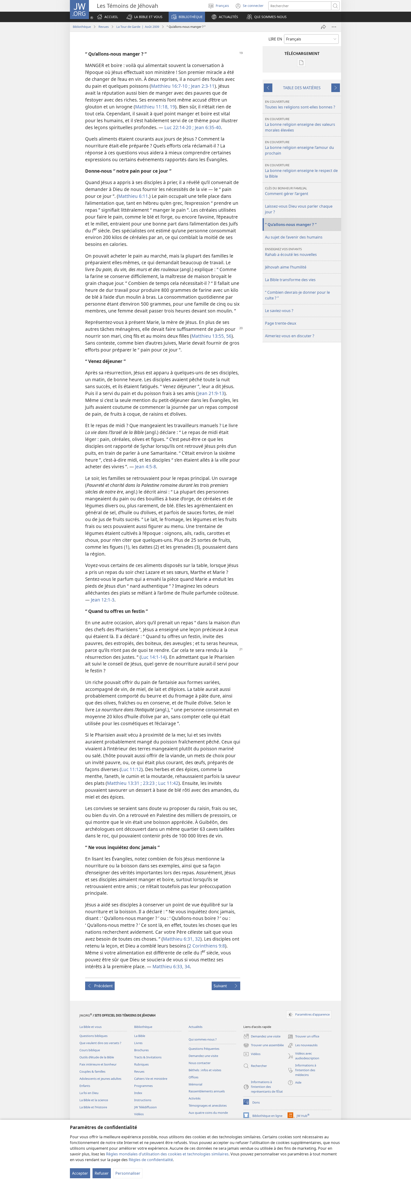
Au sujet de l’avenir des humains (294, 237)
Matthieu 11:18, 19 (155, 106)
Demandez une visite (203, 1056)
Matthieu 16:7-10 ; (170, 86)
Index (138, 1093)
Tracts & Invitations (147, 1057)
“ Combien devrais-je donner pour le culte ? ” (297, 295)
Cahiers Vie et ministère (150, 1078)
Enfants (84, 1086)
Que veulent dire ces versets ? (100, 1043)
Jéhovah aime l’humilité (285, 267)
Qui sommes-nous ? (203, 1039)
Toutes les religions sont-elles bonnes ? (300, 104)
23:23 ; (149, 783)
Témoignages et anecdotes (208, 1105)
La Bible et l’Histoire (93, 1107)
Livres (138, 1043)
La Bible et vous (90, 1027)
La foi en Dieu (88, 1093)
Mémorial (195, 1084)
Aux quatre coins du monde (208, 1112)
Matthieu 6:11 (133, 196)
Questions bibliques (93, 1036)
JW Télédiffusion (145, 1107)
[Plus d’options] (334, 27)
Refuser (102, 1173)
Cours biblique (89, 1050)
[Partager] (323, 27)
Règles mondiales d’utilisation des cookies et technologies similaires (167, 1154)
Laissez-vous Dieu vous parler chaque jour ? (299, 209)
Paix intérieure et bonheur (98, 1064)
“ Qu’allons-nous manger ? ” (291, 224)
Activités (195, 1098)
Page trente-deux (280, 323)
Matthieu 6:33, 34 (171, 966)
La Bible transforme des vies (290, 279)
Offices (193, 1077)
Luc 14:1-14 (153, 657)
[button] (144, 17)
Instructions (142, 1100)
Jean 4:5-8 (145, 466)
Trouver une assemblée (263, 1045)
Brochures (141, 1050)
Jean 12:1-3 (102, 599)
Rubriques (141, 1064)
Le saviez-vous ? (279, 310)
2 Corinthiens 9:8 (207, 946)
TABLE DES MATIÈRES (302, 87)
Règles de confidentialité (151, 1159)
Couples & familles (92, 1071)
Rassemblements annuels (207, 1091)
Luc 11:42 (167, 783)
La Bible (139, 1036)
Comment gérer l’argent (286, 191)
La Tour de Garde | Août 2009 (137, 26)
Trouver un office (303, 1036)
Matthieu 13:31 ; (124, 783)
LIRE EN (275, 39)
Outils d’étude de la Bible (96, 1057)
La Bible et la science (93, 1100)
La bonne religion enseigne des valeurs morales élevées (300, 125)
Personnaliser (127, 1173)
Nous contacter (199, 1063)
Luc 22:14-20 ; (179, 127)
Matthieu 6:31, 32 (181, 939)
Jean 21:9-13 (211, 393)
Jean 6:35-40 (207, 127)
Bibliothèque (82, 26)
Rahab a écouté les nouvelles (291, 252)
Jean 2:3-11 (202, 86)
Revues (103, 26)
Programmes (143, 1086)
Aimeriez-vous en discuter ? (289, 335)
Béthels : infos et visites (205, 1070)
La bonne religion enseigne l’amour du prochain (299, 148)
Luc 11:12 (131, 769)
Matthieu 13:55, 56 (211, 336)
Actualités (195, 1027)
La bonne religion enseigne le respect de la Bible (301, 171)
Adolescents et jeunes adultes (100, 1078)
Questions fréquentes (204, 1048)
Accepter (80, 1173)
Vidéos (139, 1114)
